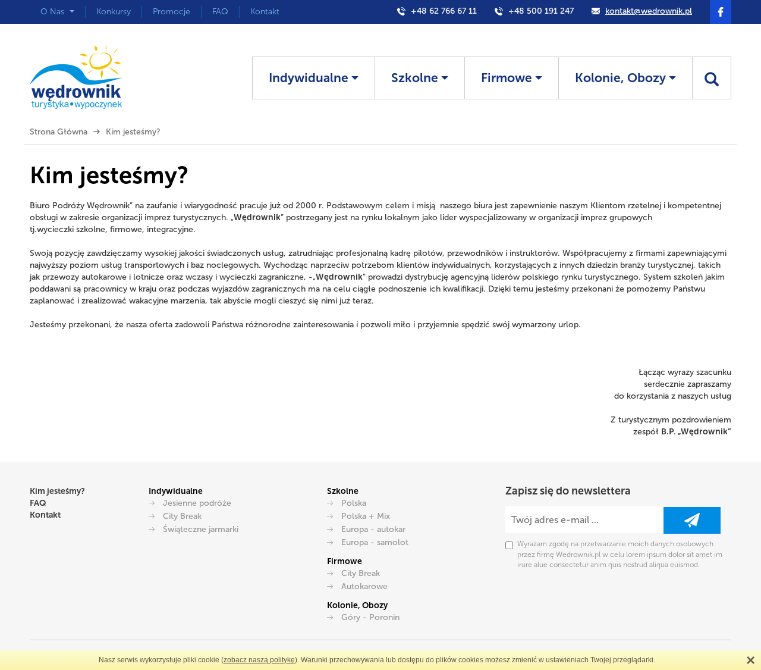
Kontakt (264, 12)
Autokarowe (364, 586)
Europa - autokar (373, 529)
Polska (353, 503)
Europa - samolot (374, 542)
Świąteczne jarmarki (200, 529)
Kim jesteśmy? (57, 491)
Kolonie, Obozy (622, 77)
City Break (182, 516)
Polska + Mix (365, 516)
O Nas (53, 12)
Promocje (171, 12)
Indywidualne (310, 77)
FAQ (220, 12)
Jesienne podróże (197, 503)
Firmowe (508, 77)
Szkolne (416, 77)
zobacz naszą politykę (259, 660)
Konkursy (113, 12)
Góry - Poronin (370, 617)
